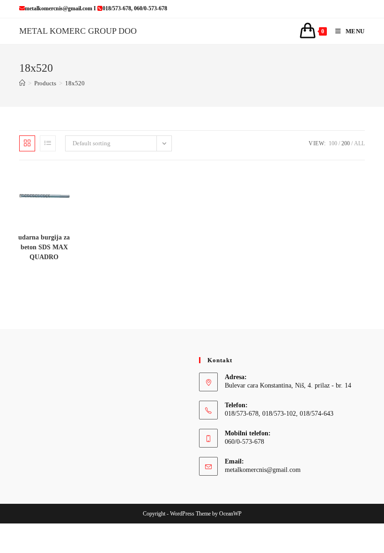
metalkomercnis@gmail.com (263, 469)
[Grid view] (27, 143)
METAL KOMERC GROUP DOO (78, 31)
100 (333, 143)
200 (345, 143)
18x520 (75, 83)
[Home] (22, 83)
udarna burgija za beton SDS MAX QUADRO (44, 247)
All (359, 143)
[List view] (48, 143)
